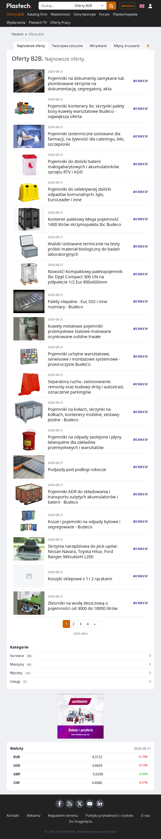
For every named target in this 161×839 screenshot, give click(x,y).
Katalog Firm (37, 14)
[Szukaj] (111, 6)
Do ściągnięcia (80, 821)
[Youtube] (90, 804)
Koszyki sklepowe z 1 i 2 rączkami (80, 579)
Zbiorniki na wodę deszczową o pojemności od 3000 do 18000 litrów (83, 605)
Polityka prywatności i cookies (109, 815)
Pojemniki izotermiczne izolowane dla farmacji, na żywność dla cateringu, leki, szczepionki (86, 139)
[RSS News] (69, 804)
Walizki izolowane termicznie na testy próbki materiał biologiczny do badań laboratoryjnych (84, 249)
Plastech (17, 34)
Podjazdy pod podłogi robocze (77, 469)
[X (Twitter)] (79, 804)
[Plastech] (19, 5)
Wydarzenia (16, 22)
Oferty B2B (15, 14)
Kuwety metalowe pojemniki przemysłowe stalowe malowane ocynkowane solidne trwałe (79, 331)
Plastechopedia (125, 14)
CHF (16, 782)
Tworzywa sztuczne (67, 45)
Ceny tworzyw (85, 14)
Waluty (16, 748)
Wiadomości (60, 14)
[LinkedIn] (100, 804)
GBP (16, 774)
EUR (16, 757)
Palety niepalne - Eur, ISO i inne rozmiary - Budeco (77, 304)
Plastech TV (38, 22)
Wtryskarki (98, 45)
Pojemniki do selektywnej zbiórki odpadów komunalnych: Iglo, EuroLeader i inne (79, 194)
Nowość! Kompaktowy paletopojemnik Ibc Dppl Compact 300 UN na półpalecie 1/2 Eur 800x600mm (85, 277)
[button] (150, 6)
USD (16, 765)
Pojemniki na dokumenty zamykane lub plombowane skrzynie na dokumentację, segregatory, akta (86, 83)
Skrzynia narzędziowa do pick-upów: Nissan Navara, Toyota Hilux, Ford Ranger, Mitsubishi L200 (83, 551)
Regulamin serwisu (63, 815)
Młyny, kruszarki (127, 45)
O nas (145, 815)
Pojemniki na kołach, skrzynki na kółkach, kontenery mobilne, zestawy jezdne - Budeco (83, 414)
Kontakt (13, 815)
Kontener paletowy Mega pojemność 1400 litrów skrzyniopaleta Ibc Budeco (84, 221)
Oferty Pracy (60, 22)
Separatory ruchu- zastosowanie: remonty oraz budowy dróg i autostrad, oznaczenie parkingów (86, 387)
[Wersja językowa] (142, 6)
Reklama (127, 6)
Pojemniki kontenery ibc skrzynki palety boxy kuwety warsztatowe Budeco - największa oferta (86, 111)
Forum (104, 14)
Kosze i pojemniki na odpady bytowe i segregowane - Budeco (84, 524)
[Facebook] (59, 804)
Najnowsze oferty (31, 45)
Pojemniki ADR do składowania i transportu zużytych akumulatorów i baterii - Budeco (83, 497)
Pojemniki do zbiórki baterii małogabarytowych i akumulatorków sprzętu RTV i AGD (83, 167)
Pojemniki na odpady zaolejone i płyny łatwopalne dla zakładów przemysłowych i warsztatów (84, 442)
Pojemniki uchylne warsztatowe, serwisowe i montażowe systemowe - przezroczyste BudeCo (84, 359)
